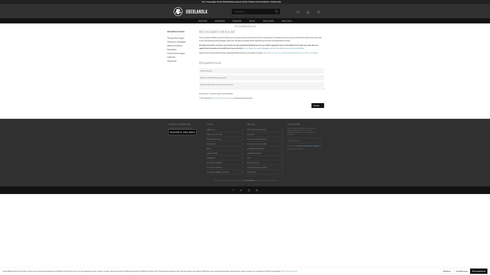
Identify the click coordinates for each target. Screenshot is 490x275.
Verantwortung (214, 134)
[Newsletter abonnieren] (318, 140)
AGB (248, 158)
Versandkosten (250, 180)
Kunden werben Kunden (218, 172)
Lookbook (211, 144)
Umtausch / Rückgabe (176, 42)
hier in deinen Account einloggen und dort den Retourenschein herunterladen (273, 48)
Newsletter (172, 49)
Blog (209, 149)
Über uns (211, 130)
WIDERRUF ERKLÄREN (182, 132)
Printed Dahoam (214, 139)
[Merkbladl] (299, 11)
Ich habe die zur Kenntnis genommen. (227, 98)
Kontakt (251, 134)
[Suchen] (277, 11)
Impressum (171, 61)
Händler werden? (215, 163)
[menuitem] (256, 11)
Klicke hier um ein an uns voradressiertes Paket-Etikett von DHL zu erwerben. (290, 53)
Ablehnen (447, 271)
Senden (316, 105)
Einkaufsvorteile (215, 167)
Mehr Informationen (289, 271)
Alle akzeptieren (479, 271)
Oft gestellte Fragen (175, 38)
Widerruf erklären (174, 45)
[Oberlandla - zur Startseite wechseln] (190, 11)
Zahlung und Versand (257, 139)
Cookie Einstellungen (176, 53)
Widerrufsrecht (254, 153)
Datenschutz (253, 163)
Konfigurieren (462, 271)
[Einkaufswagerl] (320, 11)
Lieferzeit (171, 57)
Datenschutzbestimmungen (222, 98)
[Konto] (310, 11)
